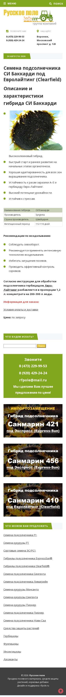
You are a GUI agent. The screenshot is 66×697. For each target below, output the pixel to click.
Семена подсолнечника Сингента (25, 574)
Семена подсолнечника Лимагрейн (26, 581)
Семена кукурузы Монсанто (21, 589)
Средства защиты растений (21, 628)
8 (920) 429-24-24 (15, 40)
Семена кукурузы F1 (16, 542)
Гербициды (11, 636)
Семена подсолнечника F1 (20, 535)
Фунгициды (11, 643)
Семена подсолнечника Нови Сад (25, 620)
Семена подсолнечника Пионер (24, 612)
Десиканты (11, 659)
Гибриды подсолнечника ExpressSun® (28, 558)
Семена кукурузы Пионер (20, 605)
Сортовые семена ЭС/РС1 (20, 550)
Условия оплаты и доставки (21, 309)
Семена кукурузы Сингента (21, 597)
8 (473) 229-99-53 (15, 36)
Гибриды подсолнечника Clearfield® (26, 566)
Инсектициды (12, 651)
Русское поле (30, 17)
